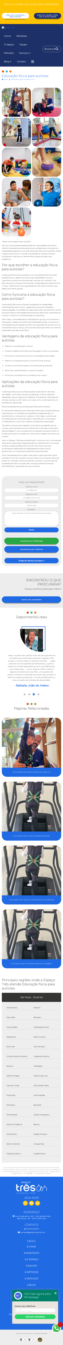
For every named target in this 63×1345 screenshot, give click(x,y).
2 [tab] (29, 694)
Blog (6, 61)
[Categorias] (32, 61)
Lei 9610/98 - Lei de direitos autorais (37, 1173)
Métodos (9, 53)
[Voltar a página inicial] (31, 27)
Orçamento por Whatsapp (31, 541)
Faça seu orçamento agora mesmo (15, 15)
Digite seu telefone (31, 502)
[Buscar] (57, 49)
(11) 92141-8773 (32, 1229)
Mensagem (31, 509)
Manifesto (21, 36)
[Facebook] (31, 1203)
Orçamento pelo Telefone (31, 549)
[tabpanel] (31, 655)
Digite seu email (31, 494)
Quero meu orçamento (31, 599)
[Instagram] (25, 1203)
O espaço (9, 44)
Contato (21, 61)
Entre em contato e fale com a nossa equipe (47, 15)
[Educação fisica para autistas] (16, 102)
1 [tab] (24, 694)
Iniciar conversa (35, 1317)
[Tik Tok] (37, 1203)
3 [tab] (33, 694)
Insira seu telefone (25, 1306)
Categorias (15, 79)
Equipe (23, 44)
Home (7, 36)
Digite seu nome (31, 487)
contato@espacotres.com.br (32, 1232)
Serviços (23, 53)
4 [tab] (38, 694)
